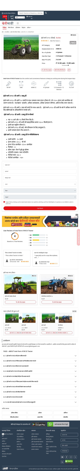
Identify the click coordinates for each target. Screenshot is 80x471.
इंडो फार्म (7, 325)
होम (2, 32)
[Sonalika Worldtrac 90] (57, 284)
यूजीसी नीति (75, 469)
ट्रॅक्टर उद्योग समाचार (36, 444)
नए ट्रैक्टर (7, 32)
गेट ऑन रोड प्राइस (46, 70)
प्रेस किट (4, 456)
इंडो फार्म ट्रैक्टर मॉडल (15, 32)
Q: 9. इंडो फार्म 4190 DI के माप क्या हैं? (13, 397)
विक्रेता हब (48, 439)
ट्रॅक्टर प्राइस (20, 434)
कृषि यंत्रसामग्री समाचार (37, 442)
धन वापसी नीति (5, 449)
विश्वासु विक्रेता (49, 436)
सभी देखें (74, 311)
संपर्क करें (4, 444)
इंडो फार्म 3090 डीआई (10, 296)
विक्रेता (23, 27)
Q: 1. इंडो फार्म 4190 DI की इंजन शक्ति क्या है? (15, 355)
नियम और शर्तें (64, 469)
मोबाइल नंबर (7, 177)
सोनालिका (60, 325)
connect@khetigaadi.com (32, 346)
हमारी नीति (70, 469)
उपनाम (6, 171)
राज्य (6, 184)
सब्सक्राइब (64, 451)
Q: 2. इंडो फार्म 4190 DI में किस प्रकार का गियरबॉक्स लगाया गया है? (19, 361)
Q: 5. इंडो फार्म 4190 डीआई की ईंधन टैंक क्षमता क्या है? (16, 376)
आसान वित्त (40, 417)
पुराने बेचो (11, 17)
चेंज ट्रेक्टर (58, 37)
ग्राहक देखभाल (20, 449)
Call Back (40, 208)
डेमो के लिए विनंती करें (60, 70)
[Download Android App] (39, 424)
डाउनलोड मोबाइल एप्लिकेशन (9, 13)
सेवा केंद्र (19, 447)
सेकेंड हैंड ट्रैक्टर (14, 417)
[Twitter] (75, 457)
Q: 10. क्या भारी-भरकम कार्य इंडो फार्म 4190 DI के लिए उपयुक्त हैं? (19, 402)
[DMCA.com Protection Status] (69, 462)
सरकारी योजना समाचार (36, 447)
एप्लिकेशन (18, 27)
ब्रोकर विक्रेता (49, 442)
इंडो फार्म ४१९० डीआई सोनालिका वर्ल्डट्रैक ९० (57, 332)
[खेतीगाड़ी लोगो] (8, 23)
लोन (69, 70)
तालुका (6, 197)
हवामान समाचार (35, 449)
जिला (6, 190)
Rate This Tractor (54, 40)
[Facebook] (66, 457)
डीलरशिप (65, 417)
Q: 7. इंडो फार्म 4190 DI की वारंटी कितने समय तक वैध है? (17, 386)
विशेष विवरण (11, 27)
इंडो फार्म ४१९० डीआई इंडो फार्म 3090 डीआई (20, 332)
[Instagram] (70, 457)
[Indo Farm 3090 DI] (20, 284)
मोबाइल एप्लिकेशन (6, 446)
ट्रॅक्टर (40, 412)
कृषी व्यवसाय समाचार (36, 439)
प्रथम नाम (7, 164)
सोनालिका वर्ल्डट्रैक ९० (47, 296)
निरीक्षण (4, 27)
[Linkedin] (62, 462)
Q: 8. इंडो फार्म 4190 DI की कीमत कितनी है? (14, 392)
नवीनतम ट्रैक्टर (20, 439)
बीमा (47, 444)
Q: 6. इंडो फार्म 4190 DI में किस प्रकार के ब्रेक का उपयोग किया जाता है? (20, 381)
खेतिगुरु (48, 434)
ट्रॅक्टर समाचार (35, 434)
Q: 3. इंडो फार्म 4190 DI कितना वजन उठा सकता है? (16, 366)
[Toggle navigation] (17, 23)
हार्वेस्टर (66, 412)
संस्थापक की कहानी (6, 454)
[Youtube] (62, 457)
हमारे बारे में (4, 439)
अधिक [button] (28, 27)
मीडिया (3, 451)
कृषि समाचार (34, 436)
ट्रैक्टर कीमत (14, 412)
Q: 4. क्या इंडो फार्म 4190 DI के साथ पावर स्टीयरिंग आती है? (17, 371)
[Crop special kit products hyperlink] (40, 221)
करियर (3, 441)
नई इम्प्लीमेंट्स (20, 436)
